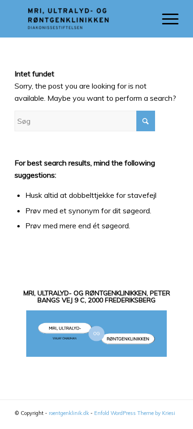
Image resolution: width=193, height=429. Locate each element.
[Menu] (165, 19)
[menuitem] (165, 19)
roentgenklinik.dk (69, 413)
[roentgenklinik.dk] (80, 19)
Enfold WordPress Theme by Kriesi (134, 413)
